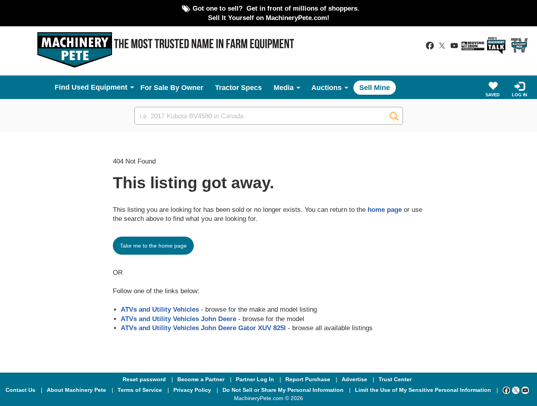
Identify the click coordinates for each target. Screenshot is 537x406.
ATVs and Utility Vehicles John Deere (178, 318)
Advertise (354, 379)
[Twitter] (516, 390)
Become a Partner (200, 379)
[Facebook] (506, 390)
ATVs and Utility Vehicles (160, 309)
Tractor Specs (238, 88)
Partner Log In (255, 379)
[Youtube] (525, 390)
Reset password (144, 379)
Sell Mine (374, 88)
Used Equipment (99, 87)
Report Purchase (307, 379)
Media (284, 88)
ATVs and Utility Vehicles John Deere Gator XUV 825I (203, 327)
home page (385, 209)
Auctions (326, 88)
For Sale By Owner (171, 88)
